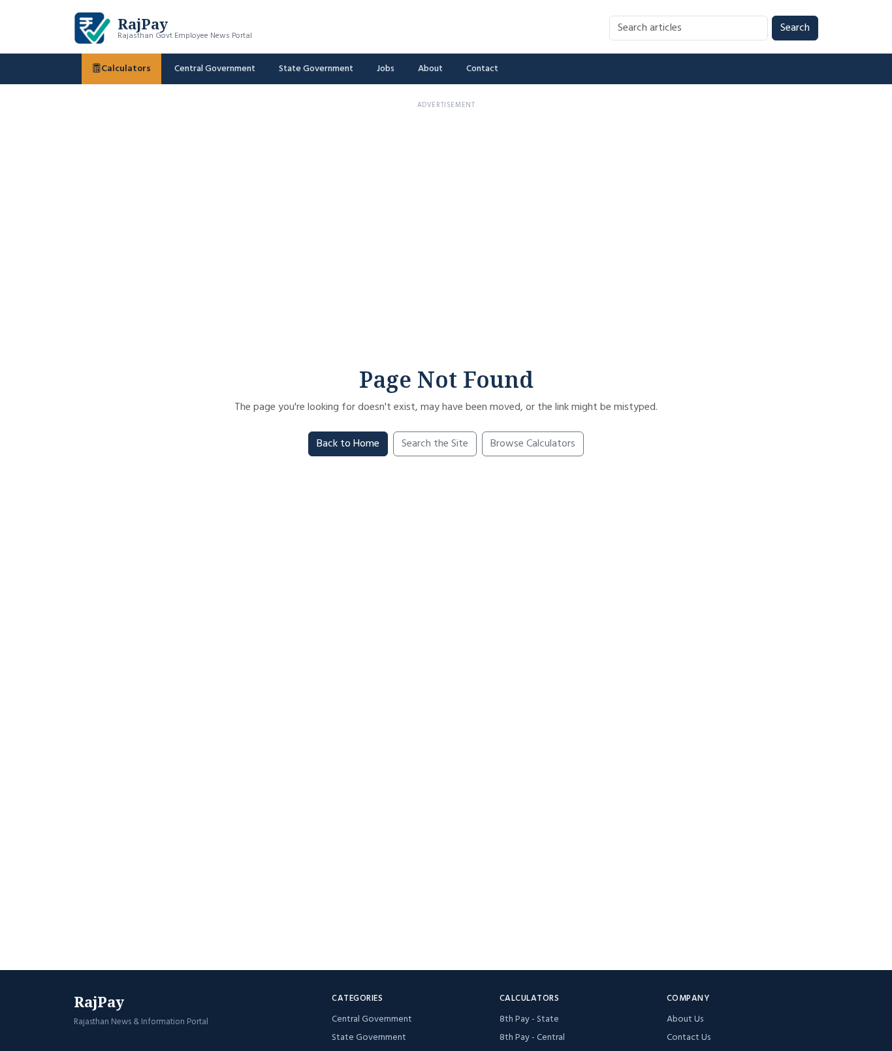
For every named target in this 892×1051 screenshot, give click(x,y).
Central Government (214, 68)
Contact (482, 68)
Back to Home (348, 443)
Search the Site (435, 443)
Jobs (385, 68)
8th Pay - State (529, 1019)
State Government (316, 68)
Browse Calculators (532, 443)
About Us (685, 1019)
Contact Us (688, 1037)
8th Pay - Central (532, 1037)
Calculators (126, 68)
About (430, 68)
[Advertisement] (446, 206)
